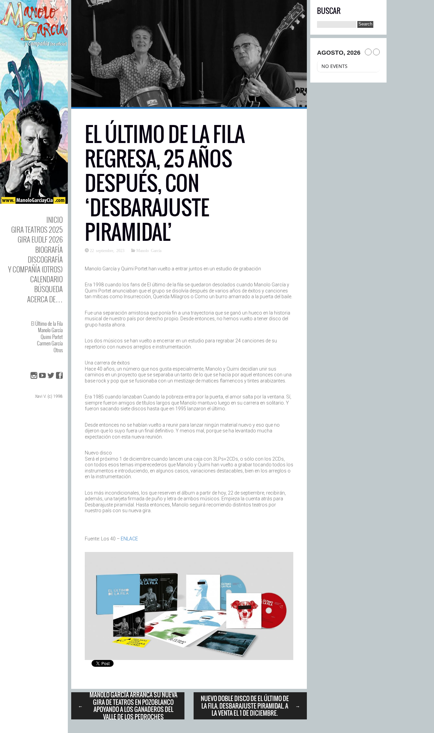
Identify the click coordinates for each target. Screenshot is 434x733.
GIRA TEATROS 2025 (37, 229)
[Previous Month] (368, 52)
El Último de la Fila (47, 323)
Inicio (54, 219)
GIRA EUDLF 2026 (40, 239)
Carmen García (50, 343)
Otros (58, 350)
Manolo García (50, 330)
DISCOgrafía (45, 259)
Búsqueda (48, 289)
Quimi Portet (52, 336)
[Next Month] (376, 52)
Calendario (46, 279)
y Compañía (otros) (35, 269)
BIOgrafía (49, 249)
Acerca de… (45, 299)
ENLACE (129, 538)
